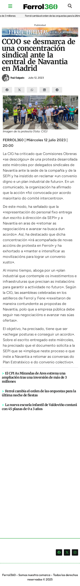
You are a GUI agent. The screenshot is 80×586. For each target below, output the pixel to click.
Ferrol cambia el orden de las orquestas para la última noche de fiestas (39, 393)
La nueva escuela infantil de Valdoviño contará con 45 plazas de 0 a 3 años (39, 407)
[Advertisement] (40, 468)
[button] (7, 90)
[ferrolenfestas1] (40, 36)
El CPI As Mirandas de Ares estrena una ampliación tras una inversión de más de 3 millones (34, 377)
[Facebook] (59, 552)
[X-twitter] (67, 552)
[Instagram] (75, 552)
